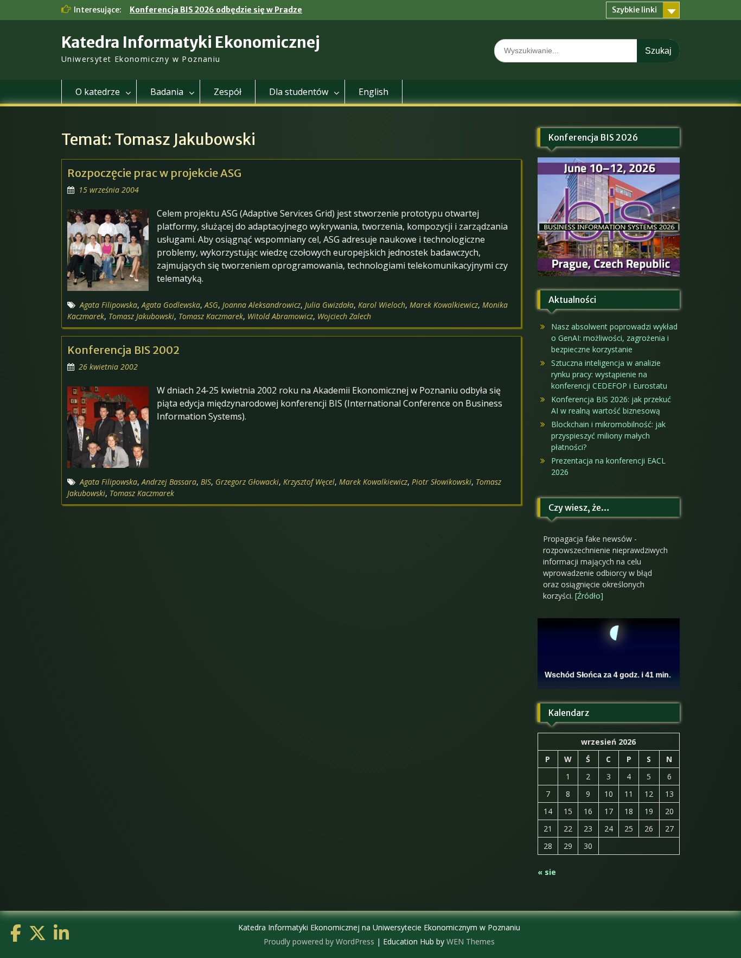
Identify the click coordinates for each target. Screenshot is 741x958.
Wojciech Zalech (344, 316)
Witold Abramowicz (280, 316)
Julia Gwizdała (329, 305)
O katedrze (97, 92)
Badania (166, 92)
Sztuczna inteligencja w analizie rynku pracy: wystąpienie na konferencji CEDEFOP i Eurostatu (609, 374)
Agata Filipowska (108, 305)
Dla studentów (298, 92)
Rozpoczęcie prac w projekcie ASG (154, 173)
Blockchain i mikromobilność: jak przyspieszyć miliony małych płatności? (608, 435)
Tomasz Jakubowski (141, 316)
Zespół (227, 92)
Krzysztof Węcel (309, 482)
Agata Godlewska (171, 305)
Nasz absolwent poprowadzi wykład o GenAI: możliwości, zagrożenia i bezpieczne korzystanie (614, 337)
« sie (547, 872)
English (373, 92)
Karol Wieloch (381, 305)
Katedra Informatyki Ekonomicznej (190, 42)
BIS (206, 482)
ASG (211, 305)
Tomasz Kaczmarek (210, 316)
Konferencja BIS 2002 (123, 350)
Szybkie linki (634, 10)
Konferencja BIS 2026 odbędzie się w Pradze (216, 10)
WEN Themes (470, 941)
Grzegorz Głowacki (247, 482)
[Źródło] (589, 596)
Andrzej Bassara (169, 482)
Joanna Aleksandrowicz (261, 305)
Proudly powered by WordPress (319, 941)
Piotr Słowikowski (441, 482)
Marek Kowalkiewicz (444, 305)
